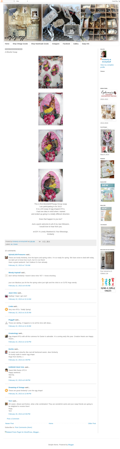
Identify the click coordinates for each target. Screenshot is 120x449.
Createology (13, 333)
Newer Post (9, 423)
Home (7, 44)
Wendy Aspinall (15, 272)
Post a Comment (13, 419)
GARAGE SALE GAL (16, 367)
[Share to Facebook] (47, 241)
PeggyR (12, 320)
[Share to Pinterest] (49, 241)
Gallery (76, 44)
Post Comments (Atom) (23, 427)
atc (12, 244)
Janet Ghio (13, 293)
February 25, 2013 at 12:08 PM (20, 394)
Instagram (55, 44)
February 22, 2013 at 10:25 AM (20, 312)
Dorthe (11, 349)
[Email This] (43, 241)
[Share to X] (46, 241)
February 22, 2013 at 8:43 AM (19, 286)
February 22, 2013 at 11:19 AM (20, 326)
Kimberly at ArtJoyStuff (106, 61)
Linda (11, 306)
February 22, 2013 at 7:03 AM (19, 265)
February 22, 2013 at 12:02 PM (20, 342)
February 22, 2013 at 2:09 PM (19, 360)
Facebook (66, 44)
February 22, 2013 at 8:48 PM (19, 380)
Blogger (71, 445)
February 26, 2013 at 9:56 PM (19, 414)
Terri (10, 401)
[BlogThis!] (44, 241)
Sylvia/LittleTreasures (17, 254)
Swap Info (85, 44)
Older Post (92, 423)
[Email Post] (39, 241)
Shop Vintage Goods (20, 44)
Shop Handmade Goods (40, 44)
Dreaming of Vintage (16, 387)
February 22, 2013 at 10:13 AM (20, 299)
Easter (15, 244)
